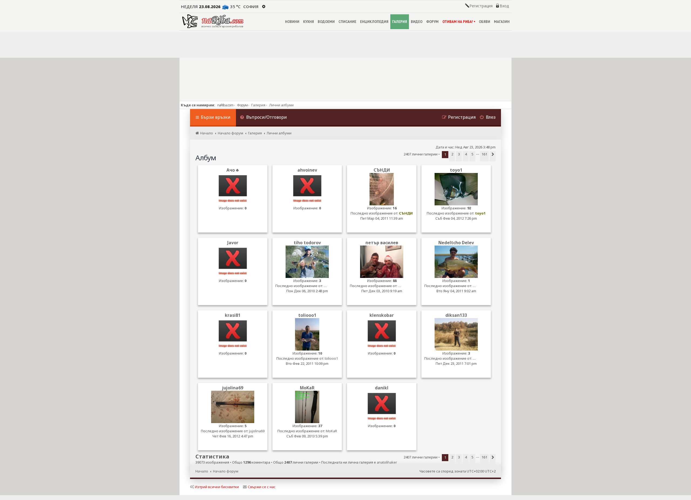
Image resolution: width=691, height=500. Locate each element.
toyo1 (456, 170)
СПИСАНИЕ (347, 21)
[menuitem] (263, 118)
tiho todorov (307, 242)
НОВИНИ (292, 21)
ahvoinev (307, 170)
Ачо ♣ (232, 170)
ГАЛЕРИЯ (399, 21)
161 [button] (484, 154)
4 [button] (466, 154)
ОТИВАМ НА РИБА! (457, 21)
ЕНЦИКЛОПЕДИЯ (374, 21)
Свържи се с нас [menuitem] (262, 486)
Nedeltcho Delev (456, 242)
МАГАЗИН (502, 21)
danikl (381, 388)
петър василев (381, 242)
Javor (232, 242)
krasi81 (233, 315)
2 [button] (452, 154)
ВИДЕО (416, 21)
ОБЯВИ (484, 21)
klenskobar (382, 315)
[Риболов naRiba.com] (212, 21)
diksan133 (456, 315)
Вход (504, 6)
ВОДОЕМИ (326, 21)
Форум (242, 105)
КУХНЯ (308, 21)
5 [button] (472, 154)
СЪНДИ (382, 170)
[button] (493, 156)
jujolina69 (232, 388)
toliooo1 (307, 315)
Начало (201, 471)
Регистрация (481, 6)
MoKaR (307, 388)
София (251, 6)
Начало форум (225, 471)
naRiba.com (225, 105)
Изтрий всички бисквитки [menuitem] (217, 486)
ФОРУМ (432, 21)
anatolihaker (387, 462)
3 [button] (459, 154)
